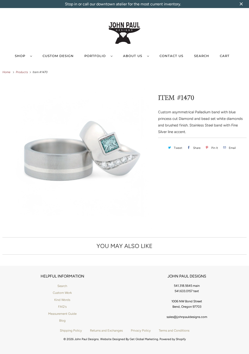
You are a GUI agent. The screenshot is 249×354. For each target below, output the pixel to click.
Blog (62, 320)
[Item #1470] (78, 155)
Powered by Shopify (173, 339)
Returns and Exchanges (106, 330)
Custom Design (58, 56)
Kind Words (62, 300)
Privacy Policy (141, 330)
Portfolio (96, 56)
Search (201, 56)
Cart (225, 56)
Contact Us (171, 56)
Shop (21, 56)
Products (22, 72)
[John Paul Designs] (124, 34)
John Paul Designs (86, 339)
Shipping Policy (71, 330)
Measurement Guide (62, 314)
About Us (134, 56)
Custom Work (62, 293)
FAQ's (62, 306)
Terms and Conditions (174, 330)
